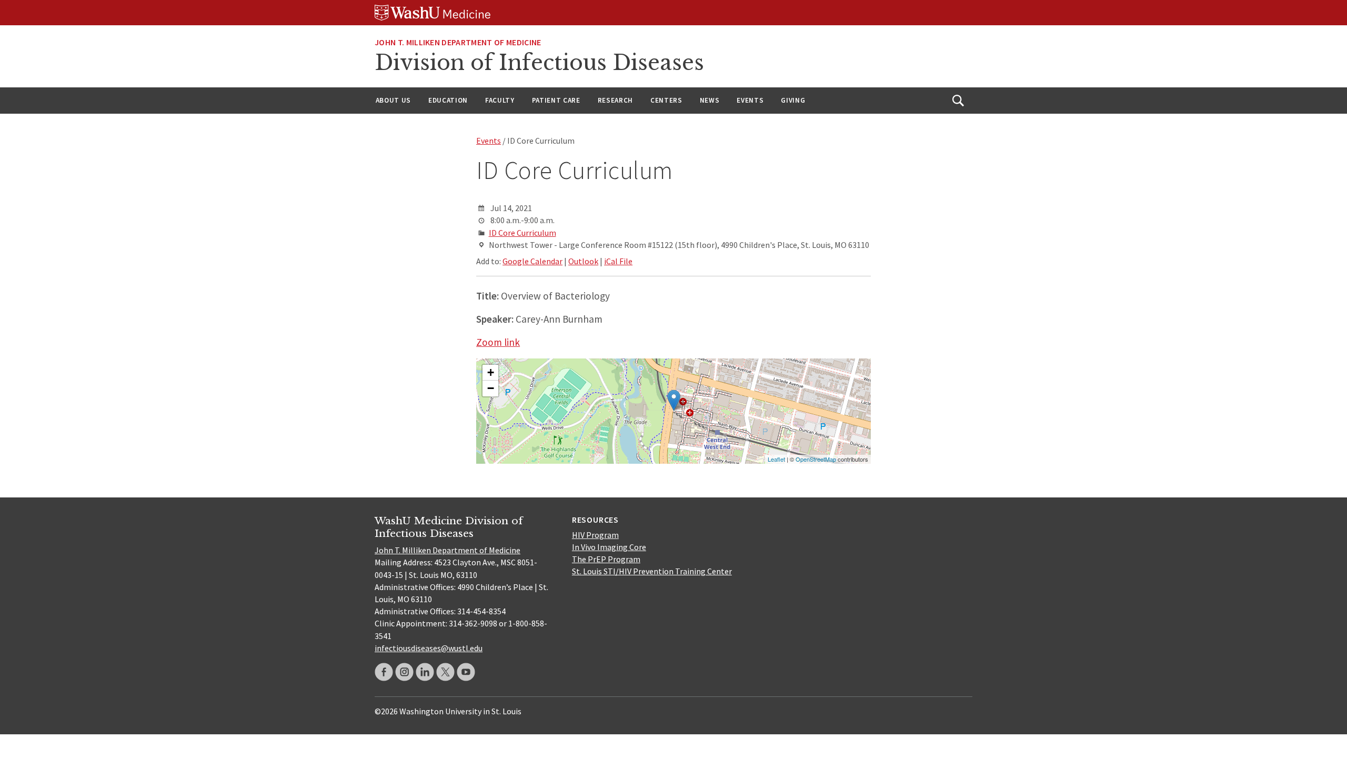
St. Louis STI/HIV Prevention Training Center (652, 571)
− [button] (490, 388)
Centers (666, 100)
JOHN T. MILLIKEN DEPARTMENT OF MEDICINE (458, 42)
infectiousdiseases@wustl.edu (428, 648)
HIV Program (595, 535)
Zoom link (498, 342)
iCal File (618, 261)
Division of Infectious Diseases (539, 62)
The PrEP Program (606, 559)
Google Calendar (532, 261)
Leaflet (776, 459)
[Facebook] (384, 672)
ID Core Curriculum (522, 232)
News (710, 100)
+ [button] (490, 372)
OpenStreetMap (816, 459)
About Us (393, 100)
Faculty (500, 100)
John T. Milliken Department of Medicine (447, 550)
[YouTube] (466, 672)
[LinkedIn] (425, 672)
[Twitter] (445, 672)
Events (750, 100)
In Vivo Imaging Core (609, 547)
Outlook (583, 261)
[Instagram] (404, 672)
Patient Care (556, 100)
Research (615, 100)
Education (448, 100)
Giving (793, 100)
